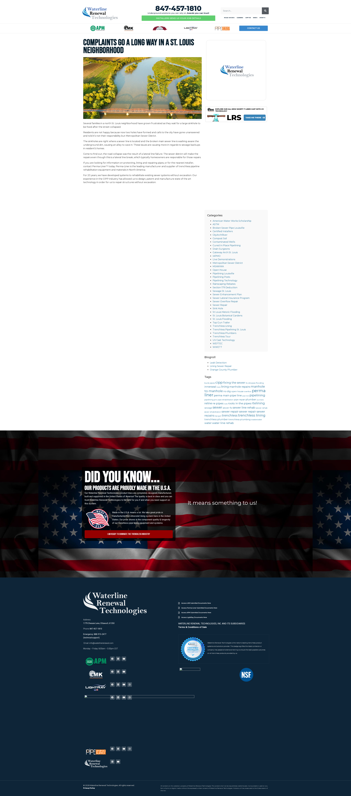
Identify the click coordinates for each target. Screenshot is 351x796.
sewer (217, 407)
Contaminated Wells (224, 242)
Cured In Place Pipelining (227, 245)
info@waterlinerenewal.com (101, 643)
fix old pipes (250, 383)
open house (237, 391)
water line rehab (223, 423)
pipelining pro (210, 400)
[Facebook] (112, 659)
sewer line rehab (244, 407)
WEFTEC (218, 343)
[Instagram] (129, 684)
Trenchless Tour (222, 336)
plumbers (260, 400)
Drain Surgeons (221, 249)
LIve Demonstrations (224, 259)
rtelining (258, 403)
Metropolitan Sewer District (228, 263)
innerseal (210, 386)
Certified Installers (223, 231)
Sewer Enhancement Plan (227, 294)
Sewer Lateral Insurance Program (231, 298)
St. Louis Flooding (222, 319)
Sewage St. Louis (222, 291)
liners (218, 387)
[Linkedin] (118, 659)
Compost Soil (220, 238)
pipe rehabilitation (225, 400)
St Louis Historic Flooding (226, 312)
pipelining (257, 395)
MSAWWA (218, 266)
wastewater (256, 419)
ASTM (216, 224)
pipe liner (245, 396)
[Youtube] (124, 659)
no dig (227, 391)
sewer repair (230, 411)
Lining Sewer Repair (221, 366)
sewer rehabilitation (212, 412)
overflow (247, 391)
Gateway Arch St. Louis (225, 252)
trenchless (229, 415)
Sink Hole (218, 308)
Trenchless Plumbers (224, 333)
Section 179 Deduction (225, 287)
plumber (251, 399)
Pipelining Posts (221, 277)
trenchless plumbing (239, 419)
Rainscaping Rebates (224, 284)
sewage (208, 408)
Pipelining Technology (225, 280)
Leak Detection (218, 362)
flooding (260, 383)
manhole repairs (239, 386)
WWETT (217, 347)
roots (225, 404)
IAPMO (216, 256)
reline (208, 403)
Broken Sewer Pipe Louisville (228, 228)
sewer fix (227, 407)
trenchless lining (251, 415)
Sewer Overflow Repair (225, 301)
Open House (220, 270)
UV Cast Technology (224, 340)
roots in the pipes (239, 403)
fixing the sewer (234, 382)
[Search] (265, 10)
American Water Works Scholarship (232, 221)
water (208, 423)
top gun (218, 416)
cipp (219, 382)
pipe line (236, 395)
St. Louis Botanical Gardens (227, 315)
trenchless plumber (216, 419)
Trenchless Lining (222, 326)
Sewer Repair (220, 305)
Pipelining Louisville (223, 273)
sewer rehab (262, 408)
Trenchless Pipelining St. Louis (229, 329)
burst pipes (209, 383)
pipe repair (239, 399)
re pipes (218, 403)
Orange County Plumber (223, 369)
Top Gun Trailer (221, 322)
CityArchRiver (220, 235)
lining (225, 386)
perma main (222, 395)
